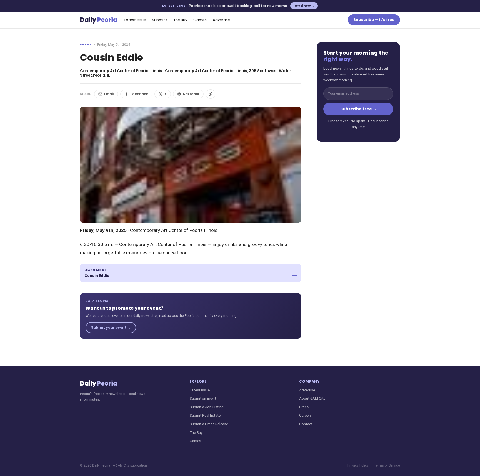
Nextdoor (191, 94)
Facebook (139, 94)
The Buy (180, 19)
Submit (159, 19)
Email (109, 94)
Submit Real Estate (205, 415)
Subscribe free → (358, 109)
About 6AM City (312, 398)
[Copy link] (210, 94)
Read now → (304, 5)
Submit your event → (111, 327)
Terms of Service (387, 465)
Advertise (221, 19)
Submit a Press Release (209, 424)
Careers (305, 415)
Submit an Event (203, 398)
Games (200, 19)
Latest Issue (135, 19)
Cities (304, 407)
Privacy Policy (358, 465)
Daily (98, 20)
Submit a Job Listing (207, 407)
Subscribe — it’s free (373, 19)
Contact (305, 424)
